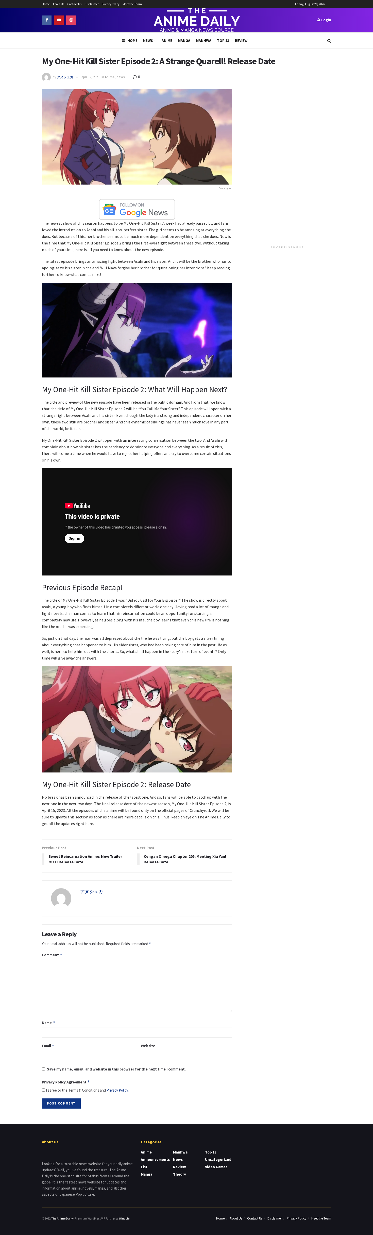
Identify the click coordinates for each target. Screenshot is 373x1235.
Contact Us (74, 4)
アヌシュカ (65, 77)
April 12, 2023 (90, 77)
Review (241, 40)
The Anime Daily (62, 1218)
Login (325, 20)
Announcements (155, 1159)
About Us (58, 4)
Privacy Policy (111, 4)
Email (48, 1045)
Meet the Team (132, 4)
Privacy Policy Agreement (66, 1082)
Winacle (124, 1218)
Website (148, 1045)
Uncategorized (218, 1159)
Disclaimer (91, 4)
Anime (167, 40)
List (144, 1166)
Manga (184, 40)
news (120, 77)
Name (48, 1022)
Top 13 (223, 40)
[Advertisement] (287, 165)
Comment (52, 954)
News (148, 40)
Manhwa (203, 40)
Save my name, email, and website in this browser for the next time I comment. (116, 1069)
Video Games (216, 1166)
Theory (179, 1174)
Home (46, 4)
